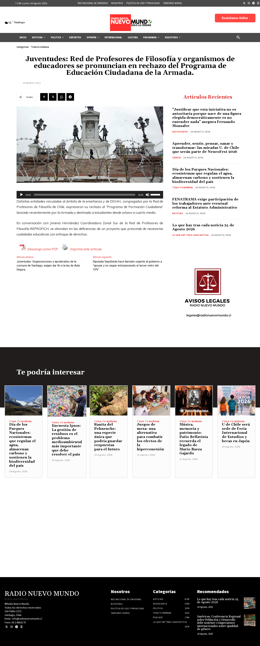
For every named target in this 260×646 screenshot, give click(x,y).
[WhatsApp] (61, 97)
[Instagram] (249, 3)
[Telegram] (253, 3)
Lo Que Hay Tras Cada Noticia (190, 235)
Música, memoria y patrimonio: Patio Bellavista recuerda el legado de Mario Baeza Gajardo (193, 438)
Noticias (177, 213)
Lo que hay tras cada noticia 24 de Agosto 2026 (203, 227)
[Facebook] (44, 97)
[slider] (156, 194)
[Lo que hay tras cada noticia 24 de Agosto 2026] (249, 603)
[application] (90, 195)
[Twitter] (244, 3)
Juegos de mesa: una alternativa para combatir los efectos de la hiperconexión (150, 436)
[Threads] (21, 627)
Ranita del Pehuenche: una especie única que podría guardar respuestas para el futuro (108, 436)
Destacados (180, 131)
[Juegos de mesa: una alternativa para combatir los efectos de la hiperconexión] (151, 401)
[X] (53, 97)
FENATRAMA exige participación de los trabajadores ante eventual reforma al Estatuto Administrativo (205, 203)
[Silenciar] (147, 195)
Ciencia (176, 157)
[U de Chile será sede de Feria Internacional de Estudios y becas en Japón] (236, 401)
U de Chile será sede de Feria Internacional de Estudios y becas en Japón (236, 432)
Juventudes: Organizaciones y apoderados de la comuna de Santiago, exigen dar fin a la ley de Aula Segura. (48, 265)
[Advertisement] (130, 504)
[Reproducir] (21, 195)
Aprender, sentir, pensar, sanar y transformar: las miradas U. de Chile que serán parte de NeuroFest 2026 (205, 147)
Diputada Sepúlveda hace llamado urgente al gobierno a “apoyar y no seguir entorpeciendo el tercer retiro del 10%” (127, 265)
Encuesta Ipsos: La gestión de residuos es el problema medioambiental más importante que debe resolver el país (67, 440)
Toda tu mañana (40, 47)
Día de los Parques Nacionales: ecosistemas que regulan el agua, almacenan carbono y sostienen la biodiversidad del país (203, 175)
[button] (238, 37)
